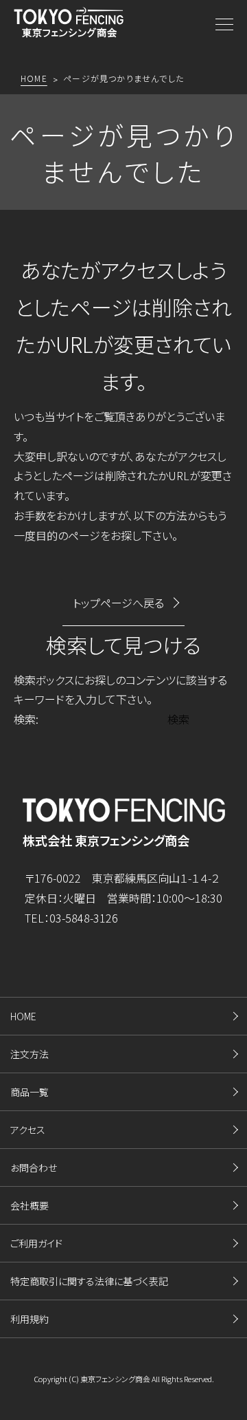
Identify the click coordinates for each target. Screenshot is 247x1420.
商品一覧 (29, 1092)
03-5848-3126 (83, 918)
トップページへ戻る (118, 602)
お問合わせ (33, 1167)
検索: (26, 719)
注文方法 (29, 1054)
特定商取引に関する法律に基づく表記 (89, 1281)
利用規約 (29, 1319)
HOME (23, 1016)
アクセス (27, 1130)
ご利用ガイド (36, 1243)
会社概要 (29, 1205)
